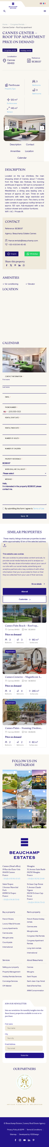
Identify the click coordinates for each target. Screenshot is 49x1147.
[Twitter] (11, 265)
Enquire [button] (11, 253)
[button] (4, 11)
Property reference (13, 459)
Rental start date (12, 417)
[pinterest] (33, 1140)
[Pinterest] (15, 265)
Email (8, 397)
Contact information (14, 376)
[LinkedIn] (19, 265)
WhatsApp (32, 253)
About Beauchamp (35, 960)
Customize (23, 599)
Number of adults (12, 438)
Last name (6, 387)
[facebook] (15, 1140)
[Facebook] (7, 265)
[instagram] (20, 1140)
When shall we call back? (15, 469)
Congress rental (9, 50)
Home (4, 24)
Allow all (24, 591)
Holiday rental (25, 50)
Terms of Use (38, 508)
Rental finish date (12, 428)
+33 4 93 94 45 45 (17, 244)
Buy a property (8, 912)
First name (6, 379)
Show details (37, 584)
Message (9, 479)
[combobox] (5, 411)
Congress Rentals (17, 24)
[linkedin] (29, 1140)
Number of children (13, 448)
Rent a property (33, 912)
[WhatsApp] (24, 265)
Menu (45, 11)
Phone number (11, 407)
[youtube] (24, 1140)
